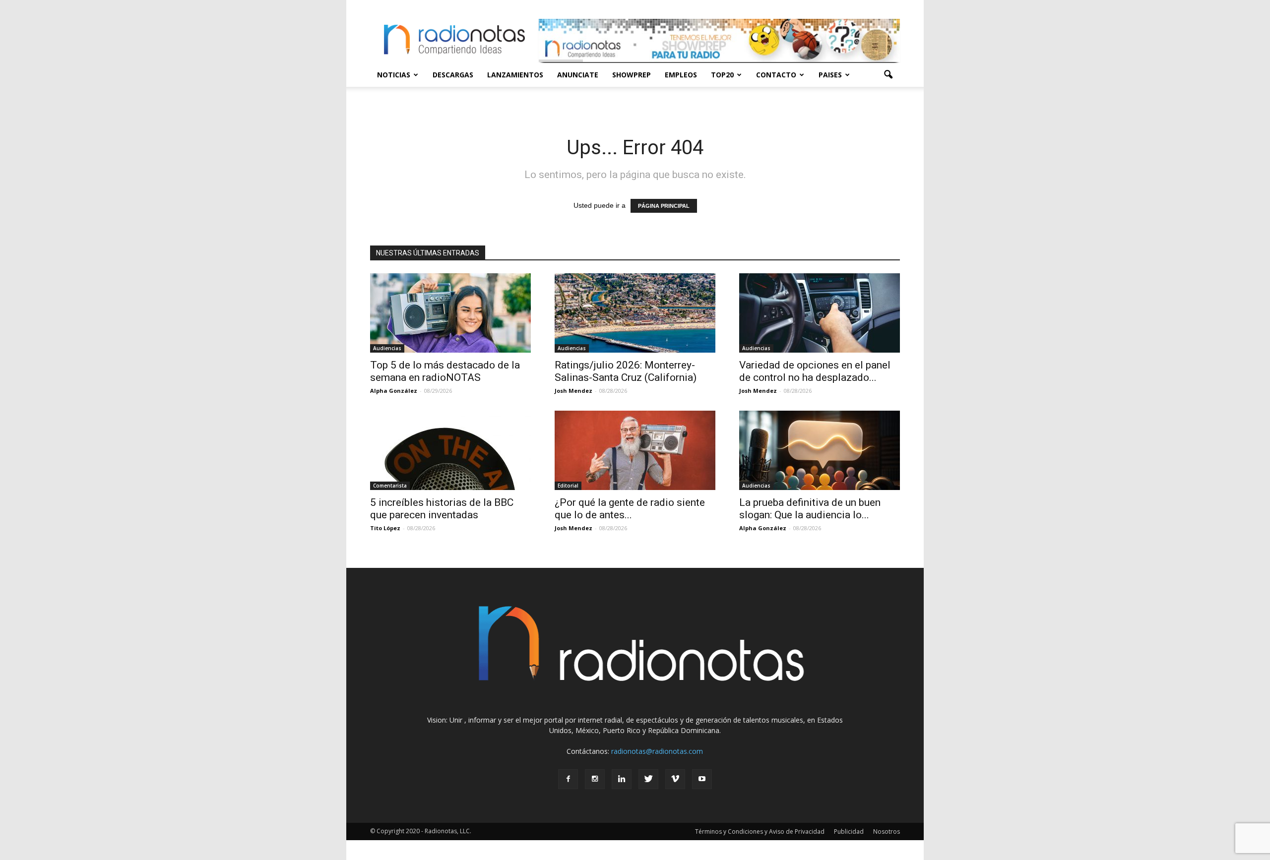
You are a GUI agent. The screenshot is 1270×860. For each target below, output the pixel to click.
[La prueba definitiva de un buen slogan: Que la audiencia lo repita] (819, 450)
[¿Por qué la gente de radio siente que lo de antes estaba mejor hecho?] (635, 450)
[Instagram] (595, 779)
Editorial (568, 485)
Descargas (453, 74)
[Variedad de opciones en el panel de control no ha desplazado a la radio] (819, 313)
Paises (830, 74)
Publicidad (849, 831)
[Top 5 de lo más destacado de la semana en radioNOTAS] (450, 313)
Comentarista (390, 485)
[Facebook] (568, 779)
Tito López (385, 528)
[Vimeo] (675, 779)
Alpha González (393, 390)
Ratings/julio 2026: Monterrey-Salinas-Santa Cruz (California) (626, 371)
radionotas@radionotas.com (657, 751)
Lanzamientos (515, 74)
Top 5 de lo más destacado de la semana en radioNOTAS (445, 371)
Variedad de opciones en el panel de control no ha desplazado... (814, 371)
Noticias (393, 74)
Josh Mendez (573, 390)
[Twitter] (648, 779)
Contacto (776, 74)
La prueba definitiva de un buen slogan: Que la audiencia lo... (810, 508)
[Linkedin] (622, 779)
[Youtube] (702, 779)
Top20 (722, 74)
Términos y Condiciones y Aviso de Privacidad (760, 831)
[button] (888, 75)
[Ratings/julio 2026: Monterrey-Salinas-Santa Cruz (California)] (635, 313)
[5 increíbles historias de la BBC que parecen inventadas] (450, 450)
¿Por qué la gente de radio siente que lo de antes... (630, 508)
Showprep (631, 74)
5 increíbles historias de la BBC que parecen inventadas (441, 508)
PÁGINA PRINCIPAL (664, 206)
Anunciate (577, 74)
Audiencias (387, 348)
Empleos (681, 74)
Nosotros (886, 831)
